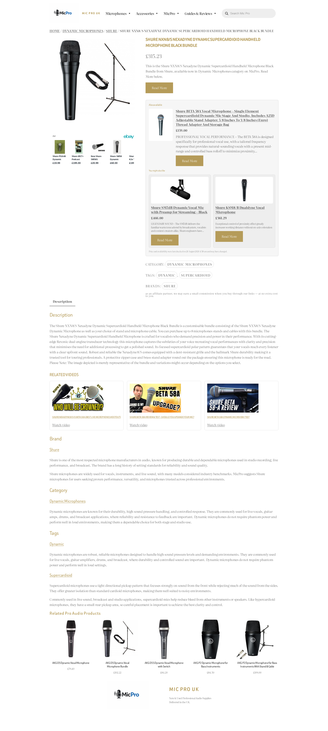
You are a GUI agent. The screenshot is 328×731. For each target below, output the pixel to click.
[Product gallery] (93, 80)
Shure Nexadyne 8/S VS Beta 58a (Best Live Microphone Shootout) (86, 417)
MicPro (169, 13)
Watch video (61, 424)
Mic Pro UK (91, 13)
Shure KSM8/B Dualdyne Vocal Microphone (240, 209)
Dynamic (166, 275)
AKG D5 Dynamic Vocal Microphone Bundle (117, 664)
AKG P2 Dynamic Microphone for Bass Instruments (210, 664)
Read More (159, 87)
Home (55, 30)
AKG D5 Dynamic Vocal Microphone (70, 663)
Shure (111, 30)
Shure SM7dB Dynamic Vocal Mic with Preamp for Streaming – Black (179, 209)
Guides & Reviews (198, 13)
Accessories (145, 13)
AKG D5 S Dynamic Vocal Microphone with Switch (164, 664)
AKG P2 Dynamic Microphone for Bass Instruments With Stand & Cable (257, 664)
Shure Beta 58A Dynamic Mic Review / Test (228, 417)
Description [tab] (62, 301)
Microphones (116, 13)
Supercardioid (195, 275)
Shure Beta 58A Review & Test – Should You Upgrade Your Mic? (162, 417)
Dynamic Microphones (83, 30)
